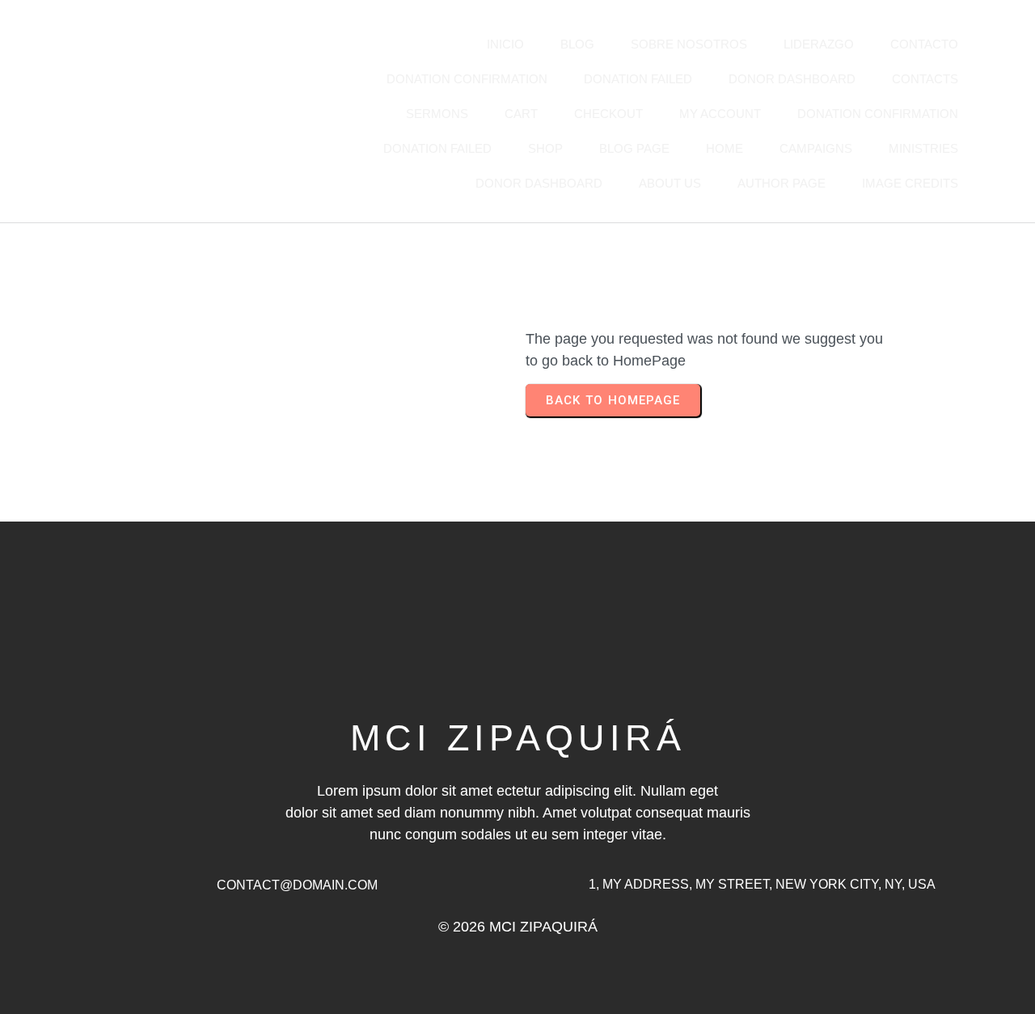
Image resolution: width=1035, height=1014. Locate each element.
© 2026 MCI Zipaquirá (518, 927)
